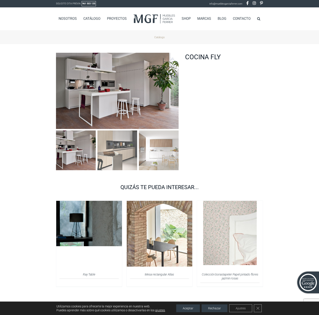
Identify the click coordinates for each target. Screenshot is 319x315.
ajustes (160, 310)
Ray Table (89, 274)
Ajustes (241, 308)
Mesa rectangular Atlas (159, 274)
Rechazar (214, 308)
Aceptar (188, 308)
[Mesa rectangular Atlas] (159, 203)
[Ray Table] (89, 203)
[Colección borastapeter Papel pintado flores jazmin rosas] (230, 203)
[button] (251, 19)
